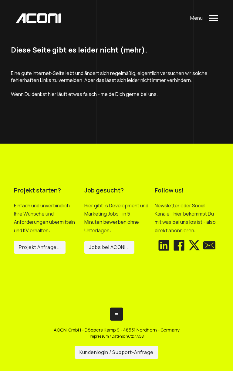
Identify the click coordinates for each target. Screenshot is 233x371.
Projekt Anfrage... (40, 247)
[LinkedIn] (163, 245)
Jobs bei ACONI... (109, 247)
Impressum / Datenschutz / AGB (117, 336)
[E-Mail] (209, 245)
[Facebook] (179, 245)
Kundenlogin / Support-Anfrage (116, 352)
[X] (194, 245)
